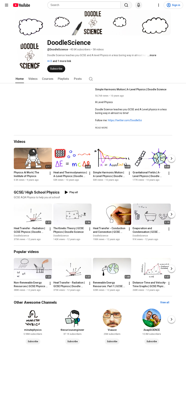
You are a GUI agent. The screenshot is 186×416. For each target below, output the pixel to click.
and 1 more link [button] (62, 61)
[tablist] (93, 79)
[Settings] (158, 5)
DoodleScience (21, 235)
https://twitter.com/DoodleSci (125, 120)
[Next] (171, 158)
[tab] (19, 79)
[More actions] (50, 173)
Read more (101, 127)
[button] (101, 127)
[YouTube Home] (21, 5)
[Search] (126, 5)
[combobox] (85, 5)
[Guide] (6, 5)
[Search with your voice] (138, 5)
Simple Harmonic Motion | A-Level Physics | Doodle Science (130, 89)
